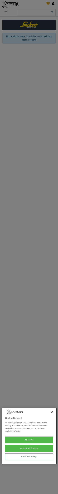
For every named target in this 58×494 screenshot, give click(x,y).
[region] (29, 436)
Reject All (29, 440)
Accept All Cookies (29, 448)
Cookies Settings (29, 456)
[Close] (52, 411)
